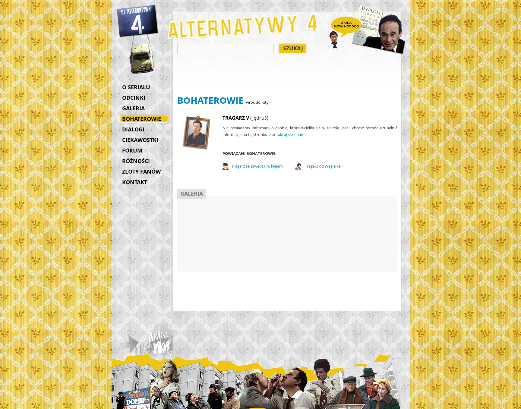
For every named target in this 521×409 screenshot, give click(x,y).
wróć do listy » (258, 102)
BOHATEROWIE (141, 118)
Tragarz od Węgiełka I (324, 166)
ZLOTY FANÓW (141, 171)
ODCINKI (133, 97)
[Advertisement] (287, 75)
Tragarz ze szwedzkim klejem (257, 166)
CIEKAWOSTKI (140, 139)
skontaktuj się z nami (286, 134)
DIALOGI (133, 129)
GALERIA (133, 108)
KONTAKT (134, 182)
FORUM (132, 150)
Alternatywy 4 (137, 21)
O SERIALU (136, 87)
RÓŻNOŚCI (136, 161)
